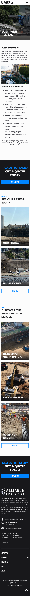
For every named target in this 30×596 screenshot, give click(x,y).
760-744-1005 (9, 525)
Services (6, 28)
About (3, 571)
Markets (4, 557)
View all (15, 291)
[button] (27, 2)
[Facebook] (26, 590)
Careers (4, 566)
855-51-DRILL (14, 522)
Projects (4, 562)
